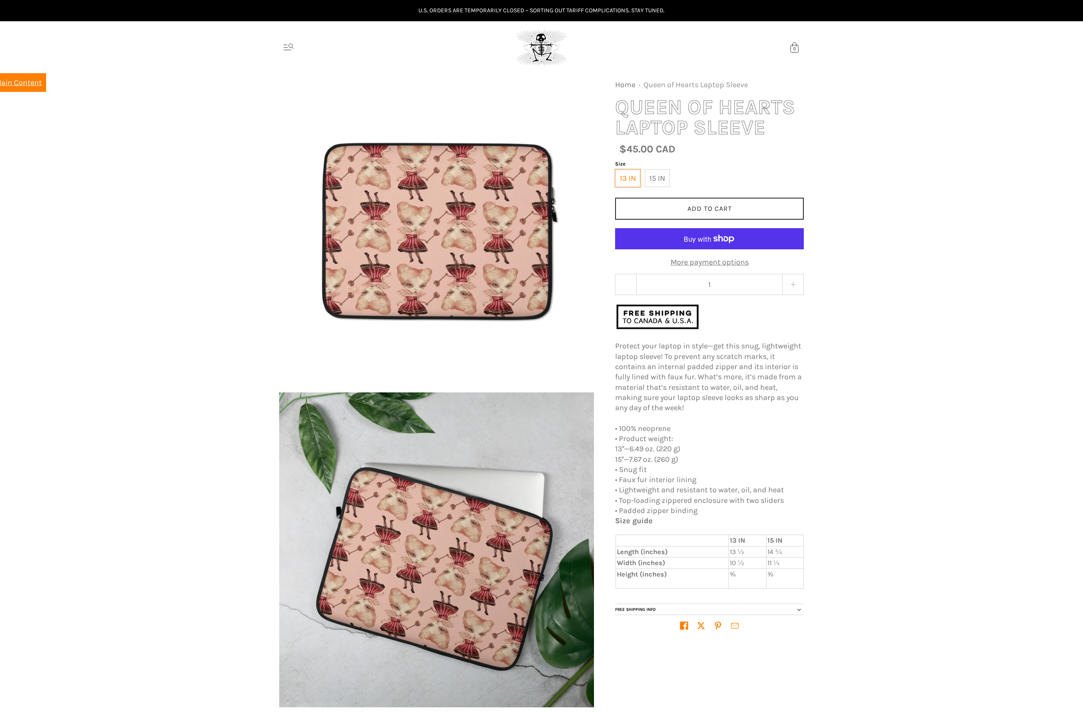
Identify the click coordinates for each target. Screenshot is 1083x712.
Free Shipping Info (635, 609)
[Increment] (793, 284)
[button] (684, 625)
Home (625, 84)
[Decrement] (625, 284)
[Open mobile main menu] (288, 47)
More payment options (710, 262)
